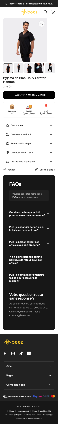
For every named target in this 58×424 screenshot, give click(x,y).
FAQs (15, 197)
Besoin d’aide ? (47, 169)
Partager (11, 169)
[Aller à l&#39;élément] (8, 68)
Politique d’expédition (32, 415)
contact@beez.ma (19, 315)
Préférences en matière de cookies (29, 419)
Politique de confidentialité (40, 411)
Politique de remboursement (18, 411)
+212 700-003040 (36, 307)
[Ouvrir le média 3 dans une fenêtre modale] (42, 24)
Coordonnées (48, 415)
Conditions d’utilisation (14, 415)
